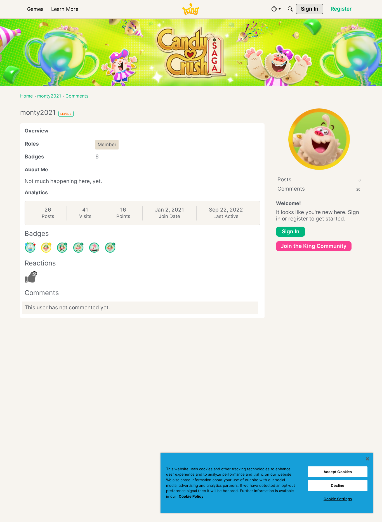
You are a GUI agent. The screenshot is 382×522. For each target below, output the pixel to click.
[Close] (367, 459)
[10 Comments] (46, 247)
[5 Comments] (62, 247)
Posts (48, 216)
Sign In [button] (291, 231)
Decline (337, 485)
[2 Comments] (78, 247)
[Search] (290, 9)
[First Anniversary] (30, 247)
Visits (85, 216)
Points (123, 216)
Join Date (169, 216)
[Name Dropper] (94, 247)
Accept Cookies (338, 471)
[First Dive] (110, 247)
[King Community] (190, 9)
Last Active (226, 216)
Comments (318, 189)
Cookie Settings (338, 499)
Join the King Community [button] (313, 246)
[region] (267, 483)
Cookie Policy (191, 496)
